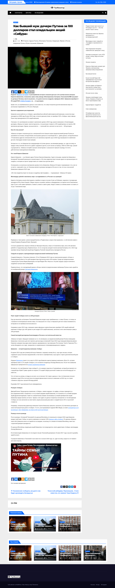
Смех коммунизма (91, 109)
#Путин (27, 43)
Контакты (18, 12)
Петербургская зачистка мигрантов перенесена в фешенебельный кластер (93, 114)
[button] (102, 12)
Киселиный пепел (91, 74)
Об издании (39, 12)
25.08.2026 (15, 558)
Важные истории (22, 94)
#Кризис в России (65, 41)
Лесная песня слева (92, 93)
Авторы (28, 12)
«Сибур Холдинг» (25, 101)
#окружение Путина (19, 43)
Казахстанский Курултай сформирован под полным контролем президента (94, 79)
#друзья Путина (33, 41)
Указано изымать (91, 62)
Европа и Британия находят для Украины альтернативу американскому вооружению (95, 68)
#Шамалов (40, 43)
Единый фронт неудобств (93, 104)
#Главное (26, 41)
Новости (16, 22)
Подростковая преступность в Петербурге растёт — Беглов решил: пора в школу (95, 27)
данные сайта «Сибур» (56, 419)
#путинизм (33, 43)
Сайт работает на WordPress (15, 584)
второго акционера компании (36, 364)
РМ (16, 39)
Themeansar (35, 584)
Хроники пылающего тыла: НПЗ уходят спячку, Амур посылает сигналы (95, 56)
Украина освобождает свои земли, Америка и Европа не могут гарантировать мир (94, 99)
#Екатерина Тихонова (45, 41)
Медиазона (19, 360)
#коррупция (55, 41)
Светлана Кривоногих (31, 269)
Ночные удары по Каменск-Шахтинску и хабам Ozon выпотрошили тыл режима (94, 87)
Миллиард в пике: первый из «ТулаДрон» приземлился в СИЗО (94, 42)
